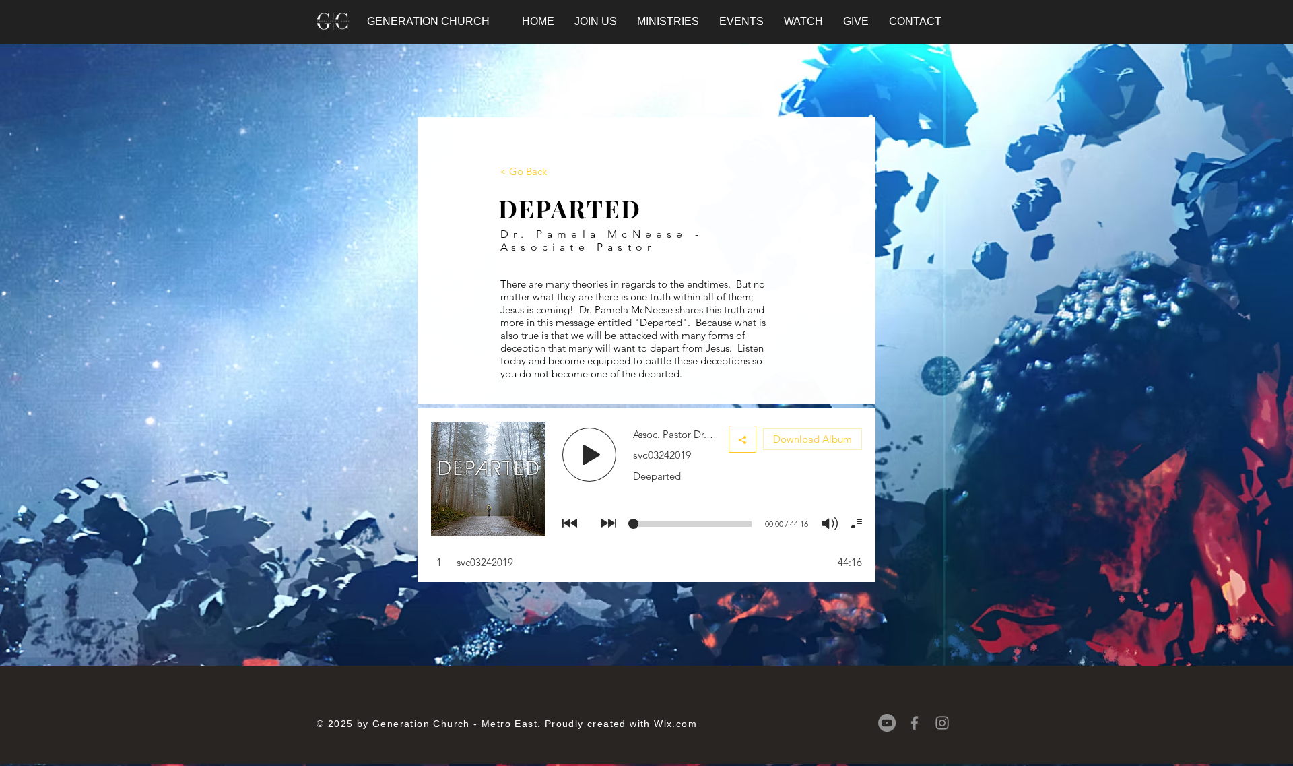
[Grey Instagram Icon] (942, 723)
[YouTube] (887, 723)
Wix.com (675, 723)
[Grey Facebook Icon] (914, 723)
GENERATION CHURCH (428, 21)
